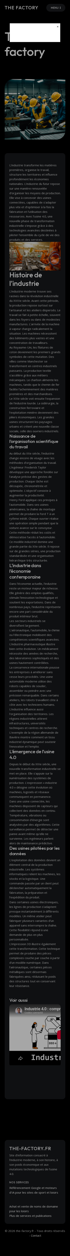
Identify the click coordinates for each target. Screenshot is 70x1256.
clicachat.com (35, 35)
